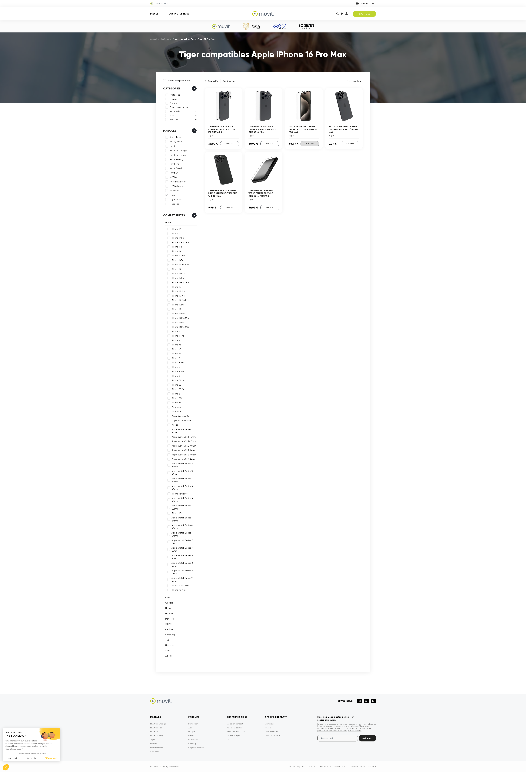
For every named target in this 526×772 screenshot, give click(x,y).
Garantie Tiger (233, 736)
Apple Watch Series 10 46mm (182, 473)
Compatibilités (174, 215)
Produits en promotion (179, 80)
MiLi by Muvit (176, 141)
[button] (5, 767)
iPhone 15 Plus (178, 273)
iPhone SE (176, 353)
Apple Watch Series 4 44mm (182, 500)
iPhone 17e (177, 513)
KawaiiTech (175, 137)
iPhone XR (176, 349)
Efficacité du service (236, 732)
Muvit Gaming (176, 159)
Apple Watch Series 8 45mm (182, 564)
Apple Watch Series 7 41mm (182, 542)
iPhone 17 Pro (178, 238)
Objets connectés (179, 107)
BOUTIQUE (364, 13)
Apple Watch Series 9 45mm (181, 579)
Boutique (165, 39)
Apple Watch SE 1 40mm (184, 437)
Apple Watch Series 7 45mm (182, 549)
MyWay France (177, 186)
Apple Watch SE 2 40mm (184, 446)
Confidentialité (271, 732)
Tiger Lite (174, 204)
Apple (168, 222)
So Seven (174, 190)
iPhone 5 (176, 394)
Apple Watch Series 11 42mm (182, 480)
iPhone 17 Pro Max (180, 242)
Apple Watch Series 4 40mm (182, 488)
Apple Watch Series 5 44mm (182, 519)
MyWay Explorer (177, 182)
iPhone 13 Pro (178, 313)
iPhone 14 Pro (178, 296)
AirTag (175, 425)
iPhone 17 (176, 229)
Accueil (153, 39)
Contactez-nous (179, 13)
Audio (172, 115)
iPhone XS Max (179, 590)
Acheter (229, 144)
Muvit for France (157, 728)
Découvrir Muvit (162, 3)
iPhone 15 (176, 269)
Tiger (172, 195)
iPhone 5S (176, 402)
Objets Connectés (196, 748)
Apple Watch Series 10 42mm (182, 465)
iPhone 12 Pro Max (180, 327)
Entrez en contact (235, 724)
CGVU (312, 766)
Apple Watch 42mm (181, 420)
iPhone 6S (176, 385)
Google (169, 602)
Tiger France (176, 199)
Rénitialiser (229, 81)
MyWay (173, 177)
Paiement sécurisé (235, 728)
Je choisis (31, 758)
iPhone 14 (176, 287)
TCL (167, 640)
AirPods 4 (176, 411)
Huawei (169, 613)
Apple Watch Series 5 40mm (182, 507)
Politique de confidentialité (332, 766)
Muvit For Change (178, 150)
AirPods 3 (176, 407)
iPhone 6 (176, 376)
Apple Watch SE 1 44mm (184, 441)
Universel (169, 645)
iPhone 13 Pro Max (180, 318)
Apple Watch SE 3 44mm (184, 459)
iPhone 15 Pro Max (180, 282)
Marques (169, 130)
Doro (167, 597)
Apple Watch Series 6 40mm (181, 527)
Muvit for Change (158, 724)
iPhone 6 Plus (178, 380)
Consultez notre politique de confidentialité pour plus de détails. (344, 729)
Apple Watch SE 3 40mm (184, 455)
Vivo (167, 650)
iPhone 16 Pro (178, 260)
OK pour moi (51, 758)
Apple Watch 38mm (181, 416)
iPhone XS (176, 345)
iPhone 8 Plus (178, 362)
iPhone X (176, 340)
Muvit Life (174, 164)
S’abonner (367, 738)
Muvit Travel (176, 168)
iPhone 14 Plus (178, 291)
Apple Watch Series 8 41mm (182, 557)
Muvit (172, 146)
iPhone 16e (177, 247)
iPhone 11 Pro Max (180, 585)
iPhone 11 (176, 331)
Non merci (12, 758)
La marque (270, 724)
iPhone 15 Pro (178, 278)
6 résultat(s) (211, 81)
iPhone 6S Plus (178, 389)
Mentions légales (296, 766)
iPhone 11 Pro (178, 336)
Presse (154, 13)
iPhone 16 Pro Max (180, 264)
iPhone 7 (176, 367)
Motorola (170, 618)
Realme (169, 629)
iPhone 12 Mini (178, 322)
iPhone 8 (176, 358)
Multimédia (193, 740)
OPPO (168, 624)
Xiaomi (168, 655)
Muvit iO (174, 173)
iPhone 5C (177, 398)
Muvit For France (178, 155)
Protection (175, 95)
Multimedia (175, 111)
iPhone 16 (176, 251)
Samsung (170, 634)
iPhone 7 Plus (178, 371)
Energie (173, 99)
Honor (168, 608)
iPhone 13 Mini (178, 305)
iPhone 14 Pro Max (180, 300)
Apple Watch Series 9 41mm (182, 572)
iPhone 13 (176, 309)
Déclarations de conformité (363, 766)
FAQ (228, 740)
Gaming (174, 103)
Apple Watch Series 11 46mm (182, 431)
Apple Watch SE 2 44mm (184, 450)
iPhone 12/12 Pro (180, 494)
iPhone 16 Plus (178, 256)
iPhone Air (176, 233)
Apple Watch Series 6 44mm (181, 534)
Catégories (171, 88)
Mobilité (174, 119)
